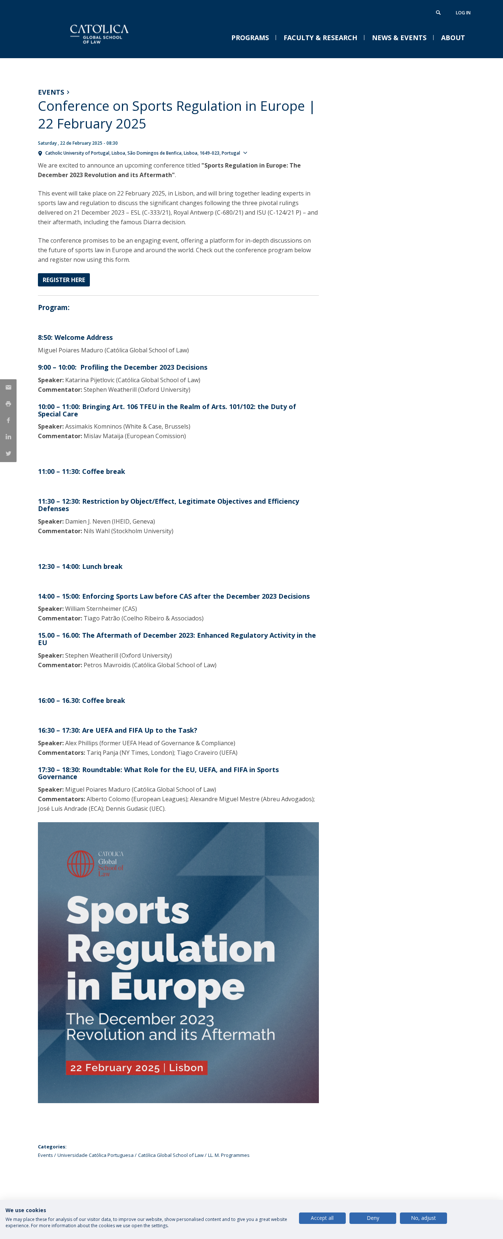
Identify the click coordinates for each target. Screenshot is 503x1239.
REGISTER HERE (64, 280)
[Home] (111, 50)
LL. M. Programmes (229, 1155)
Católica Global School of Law (171, 1155)
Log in (463, 13)
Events (51, 92)
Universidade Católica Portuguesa (95, 1155)
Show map (263, 152)
